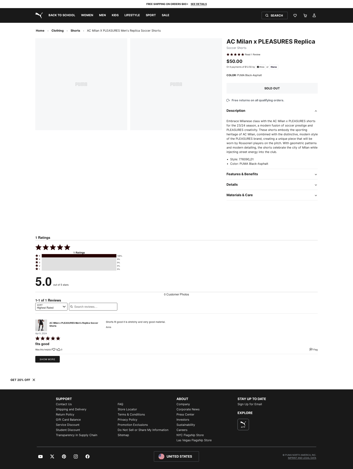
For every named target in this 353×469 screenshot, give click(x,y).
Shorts (75, 30)
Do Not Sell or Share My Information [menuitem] (143, 430)
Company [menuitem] (183, 404)
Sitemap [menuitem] (123, 435)
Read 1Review (252, 54)
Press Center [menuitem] (185, 414)
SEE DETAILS (199, 4)
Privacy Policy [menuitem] (127, 419)
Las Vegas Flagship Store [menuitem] (194, 440)
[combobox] (51, 307)
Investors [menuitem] (182, 419)
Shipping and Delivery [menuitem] (71, 409)
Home (40, 30)
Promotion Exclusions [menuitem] (133, 425)
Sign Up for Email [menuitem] (250, 404)
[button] (79, 255)
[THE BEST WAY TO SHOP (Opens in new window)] (243, 424)
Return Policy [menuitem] (65, 414)
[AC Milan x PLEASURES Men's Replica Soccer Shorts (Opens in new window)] (41, 325)
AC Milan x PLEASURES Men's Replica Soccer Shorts (73, 324)
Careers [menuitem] (181, 430)
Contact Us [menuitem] (64, 404)
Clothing (57, 30)
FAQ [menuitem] (120, 404)
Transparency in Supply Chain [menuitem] (76, 435)
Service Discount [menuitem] (67, 425)
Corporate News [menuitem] (187, 409)
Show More (47, 359)
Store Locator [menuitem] (127, 409)
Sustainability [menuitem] (185, 425)
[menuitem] (62, 15)
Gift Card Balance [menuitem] (68, 419)
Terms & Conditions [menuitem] (131, 414)
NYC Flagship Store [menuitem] (190, 435)
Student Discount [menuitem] (68, 430)
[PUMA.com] (38, 15)
